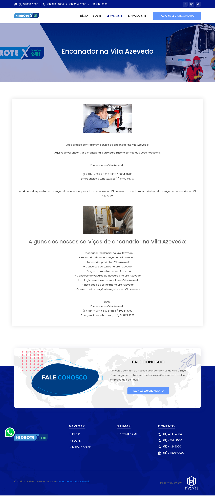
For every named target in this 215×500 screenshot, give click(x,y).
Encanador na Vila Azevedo (73, 481)
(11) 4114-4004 (55, 4)
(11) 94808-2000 (28, 4)
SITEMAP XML (128, 434)
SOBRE (97, 16)
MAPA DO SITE (137, 16)
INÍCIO (83, 16)
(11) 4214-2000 (77, 4)
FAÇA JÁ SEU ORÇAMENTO (177, 16)
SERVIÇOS (113, 16)
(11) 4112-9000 (99, 4)
